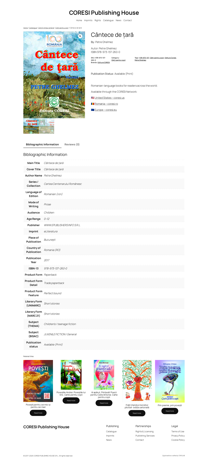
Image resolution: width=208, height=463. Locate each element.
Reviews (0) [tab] (72, 144)
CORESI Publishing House (104, 12)
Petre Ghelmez (140, 60)
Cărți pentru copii (61, 28)
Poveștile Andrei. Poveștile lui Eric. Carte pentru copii (71, 393)
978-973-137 (144, 58)
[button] (80, 36)
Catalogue (33, 28)
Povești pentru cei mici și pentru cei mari (38, 405)
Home (25, 28)
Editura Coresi (170, 58)
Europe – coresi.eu (106, 110)
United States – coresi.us (110, 98)
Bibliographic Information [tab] (42, 144)
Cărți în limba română (46, 28)
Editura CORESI (104, 62)
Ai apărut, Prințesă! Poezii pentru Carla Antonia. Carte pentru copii (104, 394)
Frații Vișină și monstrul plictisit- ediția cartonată (137, 406)
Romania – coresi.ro (106, 104)
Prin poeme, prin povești (170, 405)
